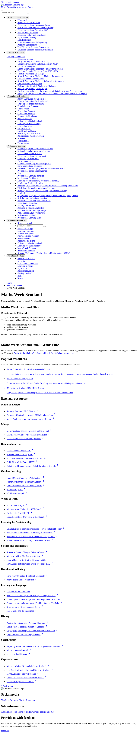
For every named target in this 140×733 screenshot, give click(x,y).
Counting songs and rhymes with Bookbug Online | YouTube (35, 603)
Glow (15, 7)
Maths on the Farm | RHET (20, 450)
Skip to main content (10, 2)
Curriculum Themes (26, 113)
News (3, 7)
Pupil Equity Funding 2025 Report (32, 88)
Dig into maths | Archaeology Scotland (25, 634)
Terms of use (23, 712)
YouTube (5, 700)
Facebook (14, 700)
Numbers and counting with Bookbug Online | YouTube (33, 595)
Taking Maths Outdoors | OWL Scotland (26, 478)
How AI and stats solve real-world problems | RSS (30, 564)
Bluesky (22, 700)
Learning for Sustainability (29, 123)
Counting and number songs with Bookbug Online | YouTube (35, 599)
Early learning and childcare (30, 166)
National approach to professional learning (36, 148)
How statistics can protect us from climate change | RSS (32, 536)
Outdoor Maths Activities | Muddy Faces (26, 485)
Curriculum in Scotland (28, 263)
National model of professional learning (35, 151)
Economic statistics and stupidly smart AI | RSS (29, 458)
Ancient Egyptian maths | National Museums (28, 623)
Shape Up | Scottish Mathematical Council (27, 677)
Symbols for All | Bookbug (20, 591)
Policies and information (28, 32)
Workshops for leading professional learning (37, 188)
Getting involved (25, 273)
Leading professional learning (30, 183)
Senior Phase (23, 109)
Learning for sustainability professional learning (38, 181)
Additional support (26, 271)
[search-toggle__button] (2, 10)
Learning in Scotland (16, 52)
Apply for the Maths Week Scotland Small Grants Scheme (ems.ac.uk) (44, 353)
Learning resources (26, 231)
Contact (31, 7)
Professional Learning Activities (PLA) (34, 200)
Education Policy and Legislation (32, 35)
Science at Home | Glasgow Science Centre (27, 552)
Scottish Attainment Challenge (31, 74)
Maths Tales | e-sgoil (17, 505)
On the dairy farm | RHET (20, 513)
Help (15, 712)
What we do (23, 20)
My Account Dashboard (28, 178)
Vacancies (23, 7)
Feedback (5, 730)
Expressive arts (24, 128)
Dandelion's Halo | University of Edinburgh (27, 517)
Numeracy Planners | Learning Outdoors (26, 482)
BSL (20, 276)
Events (10, 7)
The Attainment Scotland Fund (31, 78)
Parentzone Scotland (16, 256)
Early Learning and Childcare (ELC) (33, 61)
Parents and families (26, 250)
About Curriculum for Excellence (32, 99)
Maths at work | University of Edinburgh (26, 509)
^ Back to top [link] (7, 686)
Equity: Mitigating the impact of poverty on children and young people (48, 195)
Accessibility (6, 712)
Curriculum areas (25, 126)
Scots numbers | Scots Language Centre (26, 607)
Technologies (23, 143)
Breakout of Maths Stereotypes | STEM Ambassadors (31, 415)
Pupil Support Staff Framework (31, 213)
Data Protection (24, 40)
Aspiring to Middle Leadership (31, 208)
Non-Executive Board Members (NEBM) (35, 27)
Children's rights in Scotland (30, 121)
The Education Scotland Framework (33, 47)
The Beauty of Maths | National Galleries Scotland (30, 670)
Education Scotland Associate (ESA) (33, 30)
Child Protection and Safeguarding (32, 42)
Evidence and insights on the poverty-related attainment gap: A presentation (50, 91)
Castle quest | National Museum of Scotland (27, 627)
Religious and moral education (31, 136)
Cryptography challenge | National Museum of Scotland (33, 630)
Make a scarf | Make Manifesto (22, 681)
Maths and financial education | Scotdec (26, 438)
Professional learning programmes (32, 171)
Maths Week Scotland (27, 248)
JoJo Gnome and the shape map (22, 611)
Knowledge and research (28, 236)
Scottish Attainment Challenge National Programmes (40, 76)
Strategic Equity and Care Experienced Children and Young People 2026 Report (52, 93)
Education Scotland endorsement (32, 156)
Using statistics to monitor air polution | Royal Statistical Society (36, 529)
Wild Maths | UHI (16, 489)
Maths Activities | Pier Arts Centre (23, 674)
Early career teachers (26, 161)
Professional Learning (16, 146)
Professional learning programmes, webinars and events (41, 168)
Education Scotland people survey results (35, 50)
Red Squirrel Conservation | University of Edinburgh (31, 533)
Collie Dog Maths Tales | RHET (22, 462)
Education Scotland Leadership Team (34, 25)
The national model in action (30, 153)
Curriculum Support (26, 111)
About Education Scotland (18, 17)
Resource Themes (14, 285)
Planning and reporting (27, 45)
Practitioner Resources (17, 220)
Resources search (25, 223)
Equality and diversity (27, 37)
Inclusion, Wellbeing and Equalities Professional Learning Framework (48, 185)
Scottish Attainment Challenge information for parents (41, 81)
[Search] (44, 226)
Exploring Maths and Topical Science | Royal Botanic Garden (35, 646)
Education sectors (25, 59)
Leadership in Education (28, 158)
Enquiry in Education (27, 205)
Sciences (21, 138)
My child (21, 261)
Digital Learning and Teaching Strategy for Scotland (40, 69)
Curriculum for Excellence (18, 96)
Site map (51, 712)
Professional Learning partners (31, 176)
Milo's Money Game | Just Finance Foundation (29, 435)
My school (22, 268)
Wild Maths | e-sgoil (17, 493)
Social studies (23, 141)
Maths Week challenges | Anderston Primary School (31, 419)
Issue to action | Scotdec (19, 654)
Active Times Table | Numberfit (22, 580)
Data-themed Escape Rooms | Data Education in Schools (33, 466)
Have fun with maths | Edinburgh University (28, 576)
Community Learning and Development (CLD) (38, 64)
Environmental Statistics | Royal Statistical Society (30, 540)
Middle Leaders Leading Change (32, 210)
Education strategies (26, 66)
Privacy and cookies (37, 712)
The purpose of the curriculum (31, 104)
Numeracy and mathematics (29, 133)
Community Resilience (27, 116)
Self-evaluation (24, 238)
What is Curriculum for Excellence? (33, 101)
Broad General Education (29, 106)
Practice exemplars (26, 233)
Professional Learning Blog (29, 218)
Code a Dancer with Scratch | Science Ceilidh (28, 560)
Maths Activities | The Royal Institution (25, 556)
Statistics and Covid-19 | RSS (21, 454)
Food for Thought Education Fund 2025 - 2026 (38, 71)
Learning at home (25, 266)
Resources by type (25, 228)
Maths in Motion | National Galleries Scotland (28, 666)
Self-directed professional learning (32, 198)
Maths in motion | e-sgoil (19, 650)
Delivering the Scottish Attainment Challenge (37, 86)
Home (9, 283)
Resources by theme (26, 241)
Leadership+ (23, 193)
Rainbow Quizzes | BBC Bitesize (23, 411)
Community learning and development (34, 163)
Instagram (30, 700)
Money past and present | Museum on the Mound (30, 431)
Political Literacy (25, 118)
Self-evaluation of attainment (30, 83)
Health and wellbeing (27, 131)
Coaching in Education (27, 203)
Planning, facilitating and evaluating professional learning (42, 190)
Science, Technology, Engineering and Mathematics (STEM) (44, 253)
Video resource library (27, 215)
